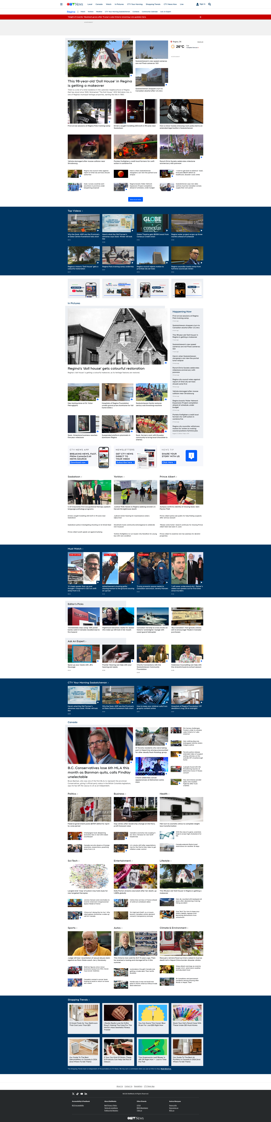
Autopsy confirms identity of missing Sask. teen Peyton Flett (179, 508)
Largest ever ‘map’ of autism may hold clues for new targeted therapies (88, 892)
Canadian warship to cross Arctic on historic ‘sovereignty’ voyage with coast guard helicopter (152, 630)
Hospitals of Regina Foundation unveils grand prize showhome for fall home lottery (117, 405)
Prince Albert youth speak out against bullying (85, 532)
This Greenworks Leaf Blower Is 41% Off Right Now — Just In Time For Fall (152, 1059)
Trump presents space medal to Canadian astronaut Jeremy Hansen (152, 587)
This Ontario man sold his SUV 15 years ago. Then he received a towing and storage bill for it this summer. (134, 960)
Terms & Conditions (111, 1108)
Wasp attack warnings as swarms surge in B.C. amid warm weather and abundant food (188, 968)
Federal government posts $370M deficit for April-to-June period (89, 825)
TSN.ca (139, 1110)
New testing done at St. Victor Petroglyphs (80, 404)
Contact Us (128, 1086)
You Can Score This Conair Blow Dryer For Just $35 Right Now (151, 1024)
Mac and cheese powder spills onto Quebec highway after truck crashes (192, 783)
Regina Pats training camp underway (118, 267)
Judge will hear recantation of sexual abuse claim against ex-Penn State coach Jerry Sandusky (89, 959)
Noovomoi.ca (173, 1108)
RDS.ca (171, 1110)
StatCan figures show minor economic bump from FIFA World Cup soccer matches (96, 969)
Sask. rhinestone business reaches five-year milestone (82, 436)
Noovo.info (173, 1105)
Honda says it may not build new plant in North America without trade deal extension (143, 983)
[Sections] (61, 4)
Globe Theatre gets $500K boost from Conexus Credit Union (153, 235)
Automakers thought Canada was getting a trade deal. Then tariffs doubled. (142, 971)
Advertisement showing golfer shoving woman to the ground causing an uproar (118, 588)
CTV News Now (170, 4)
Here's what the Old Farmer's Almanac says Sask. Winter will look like (117, 236)
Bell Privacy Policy (110, 1105)
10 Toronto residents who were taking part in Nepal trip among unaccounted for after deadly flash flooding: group (152, 750)
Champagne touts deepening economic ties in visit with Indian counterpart (96, 835)
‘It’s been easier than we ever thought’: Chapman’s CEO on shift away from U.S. (82, 588)
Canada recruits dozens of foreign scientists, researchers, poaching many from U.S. (97, 847)
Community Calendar (150, 12)
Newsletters (138, 1086)
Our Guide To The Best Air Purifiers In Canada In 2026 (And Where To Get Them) (186, 1059)
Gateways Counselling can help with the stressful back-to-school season (186, 666)
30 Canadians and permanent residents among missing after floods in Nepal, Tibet (187, 980)
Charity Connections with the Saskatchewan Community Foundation (149, 667)
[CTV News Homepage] (75, 4)
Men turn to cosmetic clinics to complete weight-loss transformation (180, 825)
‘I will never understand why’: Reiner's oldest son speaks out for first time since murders (187, 588)
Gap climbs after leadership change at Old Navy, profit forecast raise (134, 825)
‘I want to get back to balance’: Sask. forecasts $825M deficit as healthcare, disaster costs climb (189, 172)
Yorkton (90, 12)
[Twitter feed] (73, 1093)
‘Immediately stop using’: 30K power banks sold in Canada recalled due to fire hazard (84, 630)
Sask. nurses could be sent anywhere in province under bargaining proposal (94, 186)
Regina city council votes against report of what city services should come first (97, 172)
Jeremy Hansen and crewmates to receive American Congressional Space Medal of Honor (97, 902)
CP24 (139, 1105)
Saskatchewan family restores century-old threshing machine (149, 404)
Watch (108, 4)
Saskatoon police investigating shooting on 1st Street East (89, 525)
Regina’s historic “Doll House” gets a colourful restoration (83, 268)
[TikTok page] (77, 1093)
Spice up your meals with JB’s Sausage (80, 666)
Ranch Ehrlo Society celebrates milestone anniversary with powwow (177, 162)
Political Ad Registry (111, 1110)
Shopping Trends (153, 4)
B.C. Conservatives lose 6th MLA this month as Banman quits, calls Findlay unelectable (99, 772)
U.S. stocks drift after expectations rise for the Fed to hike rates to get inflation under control (143, 847)
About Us (120, 1086)
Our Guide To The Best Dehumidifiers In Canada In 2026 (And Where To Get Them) (83, 1059)
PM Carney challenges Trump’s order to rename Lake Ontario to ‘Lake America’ (192, 731)
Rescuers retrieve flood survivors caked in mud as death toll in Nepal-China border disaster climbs (181, 959)
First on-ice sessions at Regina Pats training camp (89, 126)
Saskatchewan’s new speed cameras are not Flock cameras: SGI (151, 62)
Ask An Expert (165, 12)
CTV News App (149, 1086)
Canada (99, 4)
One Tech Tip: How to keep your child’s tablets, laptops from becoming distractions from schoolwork (187, 914)
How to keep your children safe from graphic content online (152, 707)
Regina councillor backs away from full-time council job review (186, 268)
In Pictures (119, 4)
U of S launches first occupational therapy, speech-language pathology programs (89, 508)
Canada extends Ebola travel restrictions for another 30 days (187, 845)
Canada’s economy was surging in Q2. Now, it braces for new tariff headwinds (143, 835)
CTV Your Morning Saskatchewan (117, 12)
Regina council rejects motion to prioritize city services (150, 268)
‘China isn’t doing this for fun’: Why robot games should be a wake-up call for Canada (97, 914)
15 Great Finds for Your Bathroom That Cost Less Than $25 (83, 1024)
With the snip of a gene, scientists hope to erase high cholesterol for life (188, 834)
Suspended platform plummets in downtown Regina (116, 436)
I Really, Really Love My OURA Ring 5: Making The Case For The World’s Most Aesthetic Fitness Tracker (118, 1026)
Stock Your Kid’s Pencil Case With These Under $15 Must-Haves (187, 1024)
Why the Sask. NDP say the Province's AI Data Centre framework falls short (83, 235)
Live (181, 4)
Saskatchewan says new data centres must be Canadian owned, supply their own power (189, 186)
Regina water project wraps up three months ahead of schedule (186, 235)
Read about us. (166, 1069)
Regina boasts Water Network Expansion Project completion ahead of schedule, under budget (142, 186)
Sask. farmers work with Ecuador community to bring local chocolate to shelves (151, 437)
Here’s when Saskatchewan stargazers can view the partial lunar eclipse (143, 172)
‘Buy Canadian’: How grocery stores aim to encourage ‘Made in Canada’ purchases (186, 630)
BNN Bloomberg (142, 1108)
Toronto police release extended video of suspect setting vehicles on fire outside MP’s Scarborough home (193, 756)
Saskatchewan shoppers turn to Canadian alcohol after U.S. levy (149, 90)
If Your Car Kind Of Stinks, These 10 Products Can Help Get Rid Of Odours (117, 1059)
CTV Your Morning (134, 4)
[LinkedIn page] (86, 1093)
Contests (136, 12)
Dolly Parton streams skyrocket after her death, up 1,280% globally (135, 892)
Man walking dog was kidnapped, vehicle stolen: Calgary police (193, 743)
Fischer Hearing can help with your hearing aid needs (117, 666)
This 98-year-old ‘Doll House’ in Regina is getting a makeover (180, 892)
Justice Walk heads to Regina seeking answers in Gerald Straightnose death (135, 508)
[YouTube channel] (81, 1093)
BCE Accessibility (78, 1105)
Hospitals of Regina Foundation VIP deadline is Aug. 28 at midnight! (186, 707)
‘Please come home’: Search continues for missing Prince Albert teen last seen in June (181, 526)
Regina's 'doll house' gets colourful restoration (106, 368)
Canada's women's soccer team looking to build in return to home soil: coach (96, 981)
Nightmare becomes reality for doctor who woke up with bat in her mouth (118, 629)
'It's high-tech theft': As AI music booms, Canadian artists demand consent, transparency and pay (142, 914)
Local (90, 4)
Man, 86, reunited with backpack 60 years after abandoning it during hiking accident (189, 901)
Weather (99, 12)
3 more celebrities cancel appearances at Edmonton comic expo (150, 780)
